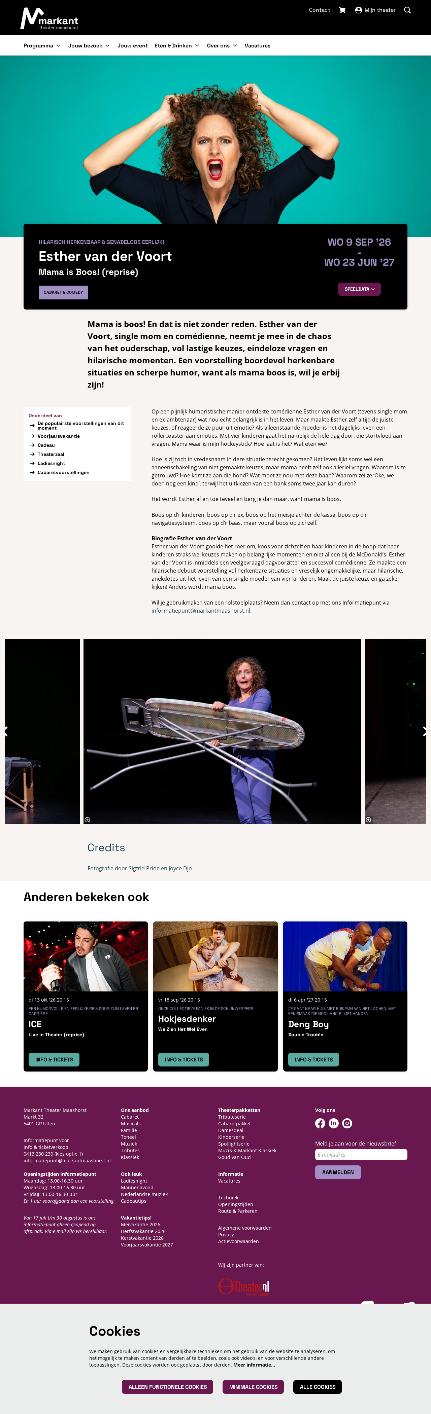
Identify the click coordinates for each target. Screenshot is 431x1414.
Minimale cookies (253, 1386)
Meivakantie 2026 (140, 1224)
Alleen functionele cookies (168, 1386)
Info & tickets (54, 1059)
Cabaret (130, 1117)
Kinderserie (231, 1137)
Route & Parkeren (238, 1211)
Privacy (226, 1234)
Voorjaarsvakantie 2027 (147, 1244)
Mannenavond (137, 1187)
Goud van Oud (234, 1157)
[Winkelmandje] (343, 10)
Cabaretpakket (234, 1123)
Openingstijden (235, 1204)
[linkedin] (334, 1123)
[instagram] (347, 1123)
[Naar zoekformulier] (407, 10)
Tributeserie (232, 1117)
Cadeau (46, 445)
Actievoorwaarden (238, 1241)
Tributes (130, 1150)
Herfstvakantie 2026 (143, 1231)
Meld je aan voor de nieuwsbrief (355, 1143)
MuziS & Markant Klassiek (247, 1150)
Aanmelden (338, 1172)
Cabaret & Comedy (63, 292)
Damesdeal (230, 1130)
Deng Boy (308, 1024)
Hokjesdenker (187, 1018)
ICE (35, 1024)
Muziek (129, 1143)
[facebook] (320, 1123)
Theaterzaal (51, 454)
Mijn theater (380, 9)
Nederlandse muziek (144, 1194)
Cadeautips (133, 1201)
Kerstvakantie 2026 (142, 1238)
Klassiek (130, 1157)
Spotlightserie (234, 1143)
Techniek (228, 1197)
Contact (319, 9)
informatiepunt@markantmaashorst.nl (201, 610)
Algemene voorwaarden (245, 1228)
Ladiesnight (51, 463)
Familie (129, 1130)
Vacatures (229, 1180)
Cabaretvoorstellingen (64, 472)
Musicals (131, 1123)
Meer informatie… (254, 1365)
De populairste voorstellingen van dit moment (81, 425)
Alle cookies (318, 1386)
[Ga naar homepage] (49, 18)
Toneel (128, 1137)
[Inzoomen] (88, 820)
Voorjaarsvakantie (59, 436)
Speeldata (358, 289)
